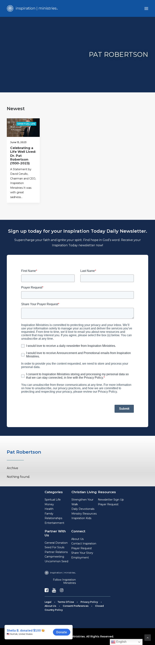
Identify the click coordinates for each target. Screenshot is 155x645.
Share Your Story (82, 553)
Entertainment (54, 523)
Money (49, 504)
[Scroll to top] (147, 637)
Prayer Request (108, 504)
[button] (146, 8)
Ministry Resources (84, 513)
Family (49, 513)
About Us (77, 539)
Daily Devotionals (82, 509)
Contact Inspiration (83, 543)
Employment (80, 557)
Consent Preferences (75, 605)
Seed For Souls (54, 547)
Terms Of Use (65, 602)
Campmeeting (54, 556)
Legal (48, 602)
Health (49, 509)
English (120, 641)
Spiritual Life (26, 123)
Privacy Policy (89, 602)
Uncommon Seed (56, 561)
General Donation (56, 542)
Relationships (53, 518)
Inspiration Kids (81, 518)
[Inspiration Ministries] (32, 8)
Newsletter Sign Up (111, 499)
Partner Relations (56, 552)
